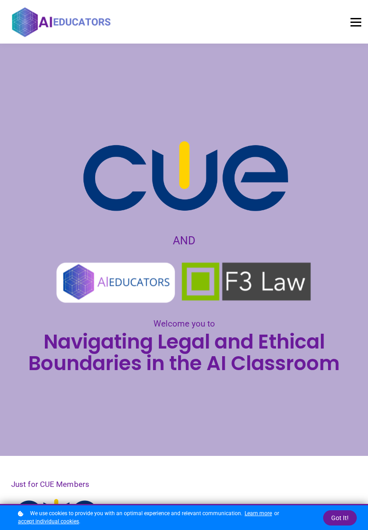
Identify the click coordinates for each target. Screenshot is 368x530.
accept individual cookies (48, 521)
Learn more (258, 513)
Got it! (340, 517)
